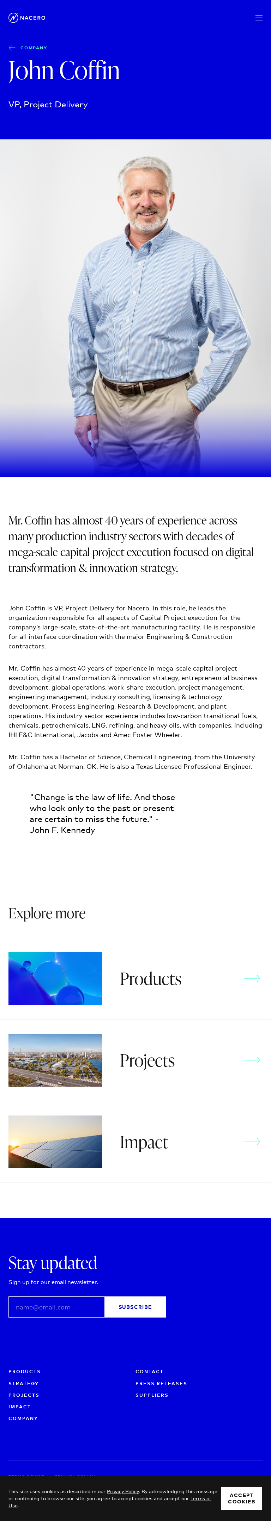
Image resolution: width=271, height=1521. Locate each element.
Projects (24, 1395)
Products (24, 1371)
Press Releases (161, 1383)
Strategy (23, 1383)
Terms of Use (142, 1325)
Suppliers (152, 1395)
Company (33, 47)
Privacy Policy (99, 1325)
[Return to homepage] (29, 18)
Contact (150, 1371)
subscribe (135, 1307)
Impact (19, 1406)
